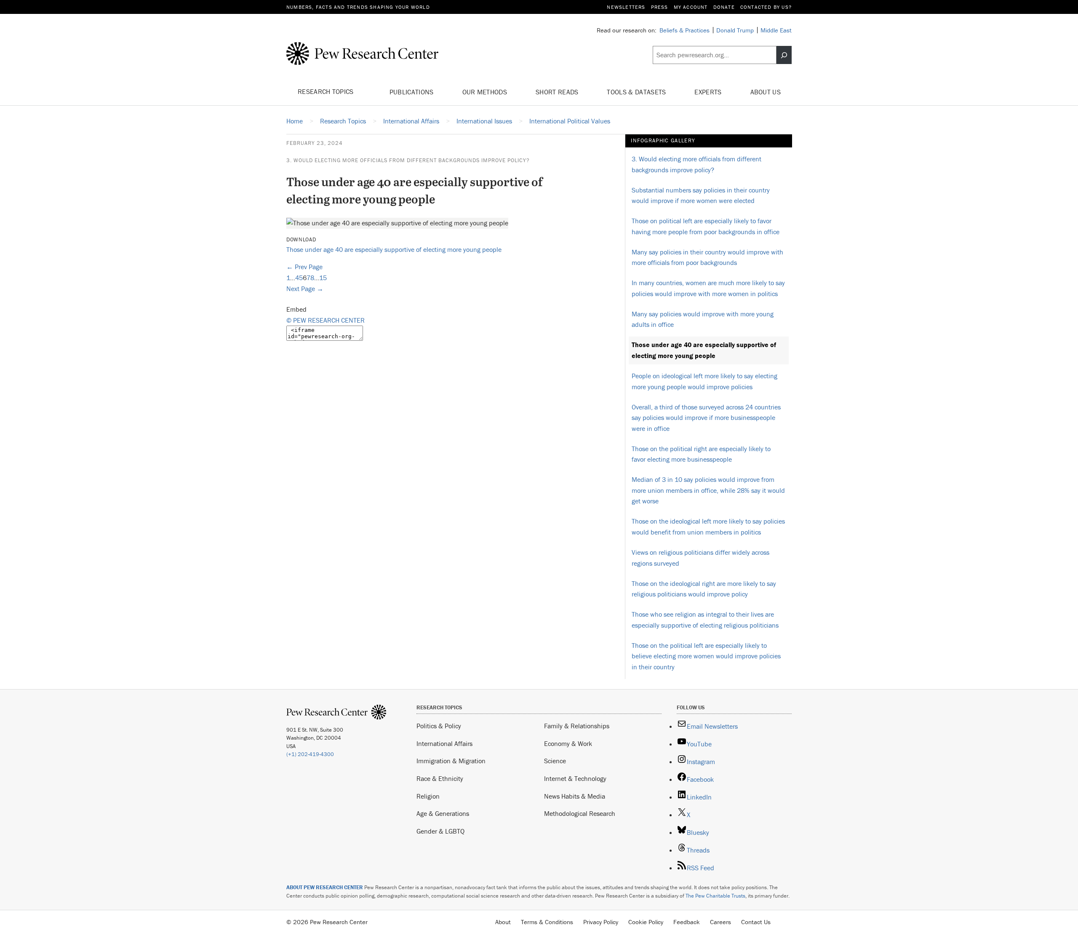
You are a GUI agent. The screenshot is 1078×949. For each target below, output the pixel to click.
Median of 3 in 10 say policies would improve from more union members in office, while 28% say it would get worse (708, 490)
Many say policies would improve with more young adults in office (703, 319)
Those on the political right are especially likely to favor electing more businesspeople (701, 454)
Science (555, 761)
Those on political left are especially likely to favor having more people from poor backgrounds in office (705, 226)
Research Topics (326, 91)
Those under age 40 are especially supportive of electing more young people (394, 249)
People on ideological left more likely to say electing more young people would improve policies (704, 381)
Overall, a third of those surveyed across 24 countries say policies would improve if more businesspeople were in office (706, 418)
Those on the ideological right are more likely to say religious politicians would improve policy (704, 589)
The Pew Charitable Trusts (715, 895)
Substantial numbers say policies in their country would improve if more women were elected (701, 195)
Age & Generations (442, 813)
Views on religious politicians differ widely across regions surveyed (700, 557)
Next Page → (304, 288)
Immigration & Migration (451, 761)
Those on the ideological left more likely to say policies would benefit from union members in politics (708, 526)
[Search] (784, 55)
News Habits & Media (574, 796)
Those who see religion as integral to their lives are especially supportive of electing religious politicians (705, 619)
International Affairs (444, 743)
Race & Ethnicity (439, 778)
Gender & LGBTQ (440, 831)
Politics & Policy (438, 726)
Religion (428, 796)
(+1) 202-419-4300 (310, 754)
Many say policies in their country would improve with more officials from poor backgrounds (707, 257)
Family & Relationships (576, 726)
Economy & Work (568, 743)
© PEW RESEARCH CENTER (325, 320)
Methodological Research (579, 813)
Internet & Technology (575, 778)
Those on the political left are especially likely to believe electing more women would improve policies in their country (706, 656)
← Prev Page (304, 266)
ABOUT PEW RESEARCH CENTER (324, 887)
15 (323, 277)
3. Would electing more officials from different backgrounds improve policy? (408, 160)
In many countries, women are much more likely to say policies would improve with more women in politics (708, 288)
